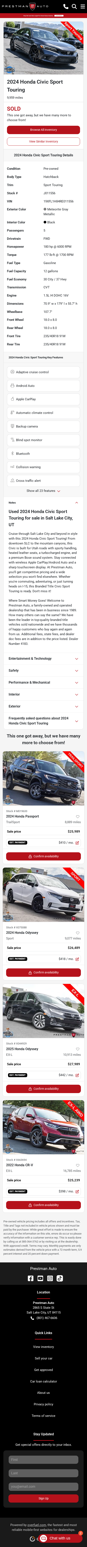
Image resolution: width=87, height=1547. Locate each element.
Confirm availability (46, 856)
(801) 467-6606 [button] (47, 1318)
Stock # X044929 (16, 1043)
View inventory (43, 1347)
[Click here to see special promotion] (43, 15)
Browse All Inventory (43, 129)
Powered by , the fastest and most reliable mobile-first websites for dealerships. (43, 1527)
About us (43, 1393)
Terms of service (43, 1416)
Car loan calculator (43, 1381)
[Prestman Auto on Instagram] (48, 1278)
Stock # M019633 (16, 811)
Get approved (43, 1370)
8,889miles (73, 822)
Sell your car (43, 1358)
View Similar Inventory (43, 141)
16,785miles (72, 1171)
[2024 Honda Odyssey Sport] (43, 895)
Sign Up (44, 1498)
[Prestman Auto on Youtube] (39, 1278)
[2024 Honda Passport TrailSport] (43, 778)
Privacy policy (43, 1404)
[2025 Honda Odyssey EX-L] (43, 1011)
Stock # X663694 (16, 1159)
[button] (66, 6)
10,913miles (72, 1055)
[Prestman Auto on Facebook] (29, 1278)
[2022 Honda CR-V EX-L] (43, 1127)
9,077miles (73, 938)
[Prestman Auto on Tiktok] (58, 1278)
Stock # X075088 (16, 927)
